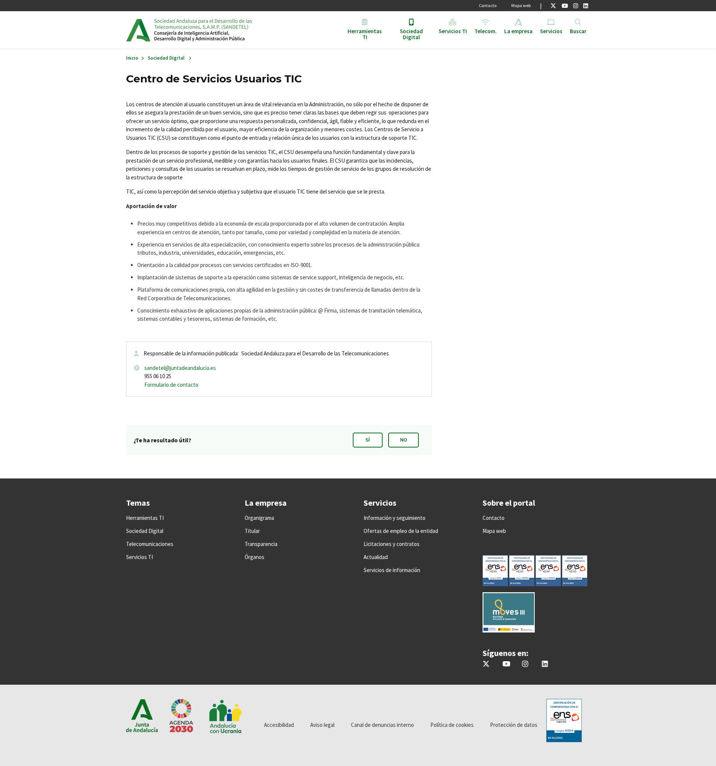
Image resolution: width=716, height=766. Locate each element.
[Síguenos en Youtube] (565, 5)
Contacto (487, 5)
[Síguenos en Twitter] (553, 5)
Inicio (211, 29)
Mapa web (521, 5)
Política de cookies (452, 724)
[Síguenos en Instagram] (575, 5)
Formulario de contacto (171, 384)
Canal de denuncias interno (382, 724)
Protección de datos (513, 724)
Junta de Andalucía (138, 29)
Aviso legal (322, 724)
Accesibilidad (279, 724)
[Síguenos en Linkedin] (585, 5)
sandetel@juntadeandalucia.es (180, 367)
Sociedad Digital (166, 58)
